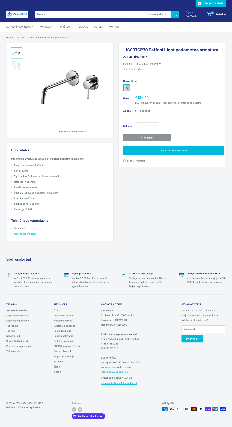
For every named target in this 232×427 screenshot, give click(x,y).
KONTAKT (114, 26)
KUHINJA (45, 26)
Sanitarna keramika (16, 310)
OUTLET (98, 26)
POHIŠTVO (64, 26)
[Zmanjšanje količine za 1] (138, 126)
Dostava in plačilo (63, 315)
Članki (57, 366)
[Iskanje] (175, 14)
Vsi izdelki (21, 37)
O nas (57, 310)
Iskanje (58, 371)
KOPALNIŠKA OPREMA (18, 26)
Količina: (128, 125)
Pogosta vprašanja (64, 356)
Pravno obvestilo (63, 351)
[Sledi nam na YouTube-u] (80, 409)
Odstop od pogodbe (64, 325)
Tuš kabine (12, 325)
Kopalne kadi (13, 335)
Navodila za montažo (25, 233)
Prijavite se (192, 338)
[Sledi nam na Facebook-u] (74, 409)
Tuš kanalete (13, 351)
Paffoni (127, 64)
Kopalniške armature (17, 315)
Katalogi (58, 361)
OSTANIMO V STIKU (213, 3)
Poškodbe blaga (62, 330)
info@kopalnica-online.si (114, 371)
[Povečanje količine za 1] (155, 126)
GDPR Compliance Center (68, 346)
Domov (9, 37)
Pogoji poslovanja (63, 335)
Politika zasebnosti (64, 340)
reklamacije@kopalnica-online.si (119, 382)
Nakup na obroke (63, 320)
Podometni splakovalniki (19, 346)
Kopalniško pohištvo (17, 320)
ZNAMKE (84, 26)
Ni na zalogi (147, 137)
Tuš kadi (10, 330)
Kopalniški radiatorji (17, 340)
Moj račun (190, 15)
